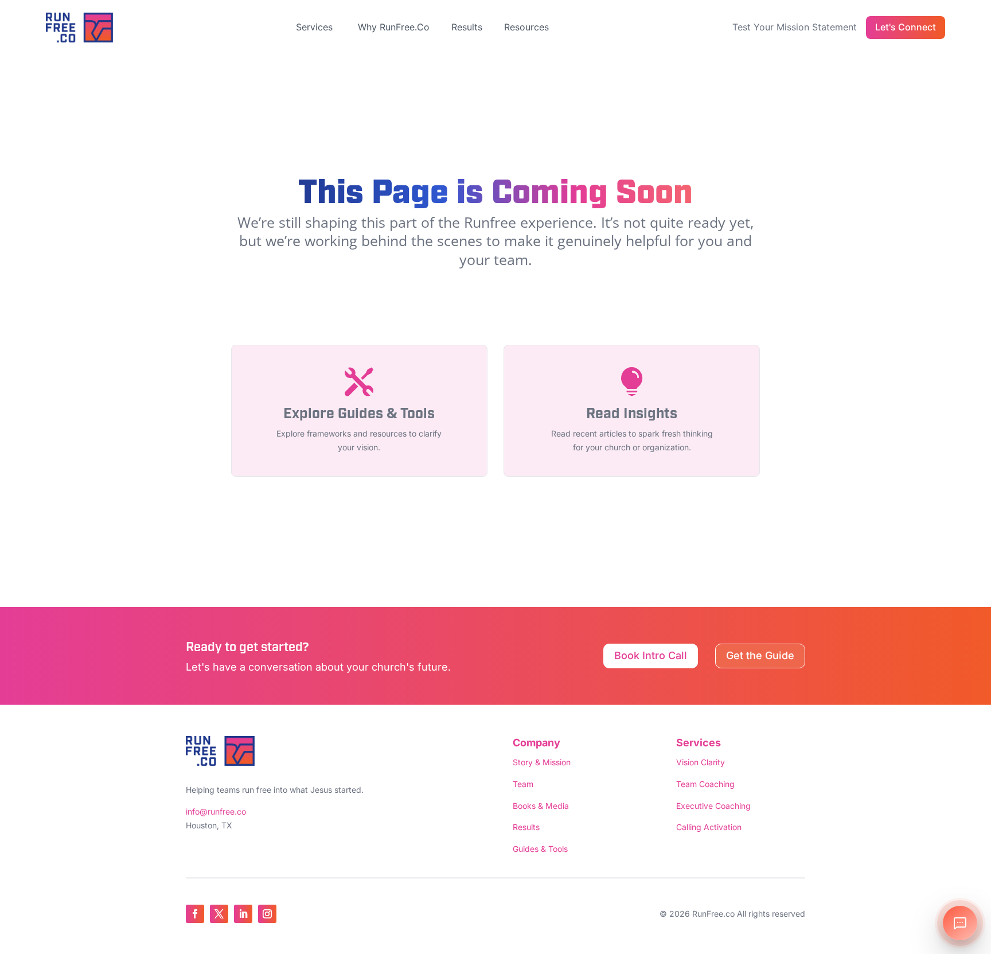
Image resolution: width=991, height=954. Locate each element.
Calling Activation (709, 827)
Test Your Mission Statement (794, 27)
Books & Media (541, 806)
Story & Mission (542, 762)
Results (466, 27)
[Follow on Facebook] (195, 914)
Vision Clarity (700, 762)
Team (523, 784)
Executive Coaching (713, 806)
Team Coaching (705, 784)
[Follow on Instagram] (267, 914)
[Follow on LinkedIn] (243, 914)
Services (314, 27)
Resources (526, 27)
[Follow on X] (219, 914)
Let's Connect (905, 27)
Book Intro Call (650, 655)
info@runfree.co (216, 811)
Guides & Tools (540, 849)
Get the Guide (760, 655)
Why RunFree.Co (394, 27)
